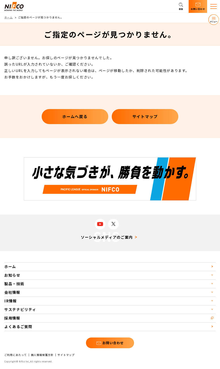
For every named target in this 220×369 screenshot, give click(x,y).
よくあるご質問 (18, 326)
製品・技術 (14, 283)
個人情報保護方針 (42, 355)
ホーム (8, 17)
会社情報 (12, 292)
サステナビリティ (20, 309)
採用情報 (12, 318)
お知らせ (12, 275)
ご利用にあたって (15, 355)
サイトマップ (66, 355)
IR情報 (10, 300)
